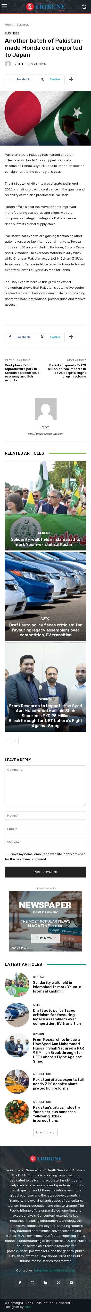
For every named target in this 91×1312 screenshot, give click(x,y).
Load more (43, 1132)
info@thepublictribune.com (54, 1270)
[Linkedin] (45, 1282)
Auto (45, 618)
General (45, 532)
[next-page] (16, 741)
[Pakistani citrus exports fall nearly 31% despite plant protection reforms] (17, 1081)
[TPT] (9, 64)
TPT (20, 64)
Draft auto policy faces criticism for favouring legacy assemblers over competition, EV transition (45, 630)
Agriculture (42, 1074)
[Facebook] (20, 1282)
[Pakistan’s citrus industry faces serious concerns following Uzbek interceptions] (17, 1112)
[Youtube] (71, 1282)
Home (9, 25)
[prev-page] (8, 741)
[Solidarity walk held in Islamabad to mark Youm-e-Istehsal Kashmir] (45, 506)
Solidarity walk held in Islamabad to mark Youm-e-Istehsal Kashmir (45, 542)
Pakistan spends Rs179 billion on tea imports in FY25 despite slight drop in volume (67, 370)
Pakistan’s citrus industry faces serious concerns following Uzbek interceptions (56, 1114)
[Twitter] (58, 1282)
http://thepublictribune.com (45, 434)
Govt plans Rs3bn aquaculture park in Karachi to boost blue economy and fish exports (22, 372)
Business (23, 25)
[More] (71, 79)
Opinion (45, 699)
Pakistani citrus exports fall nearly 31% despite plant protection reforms (58, 1084)
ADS (28, 1307)
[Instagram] (32, 1282)
